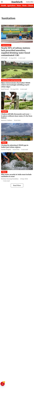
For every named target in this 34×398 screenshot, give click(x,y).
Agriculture (11, 5)
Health (3, 5)
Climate (31, 5)
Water (19, 5)
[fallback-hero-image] (17, 33)
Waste (24, 5)
